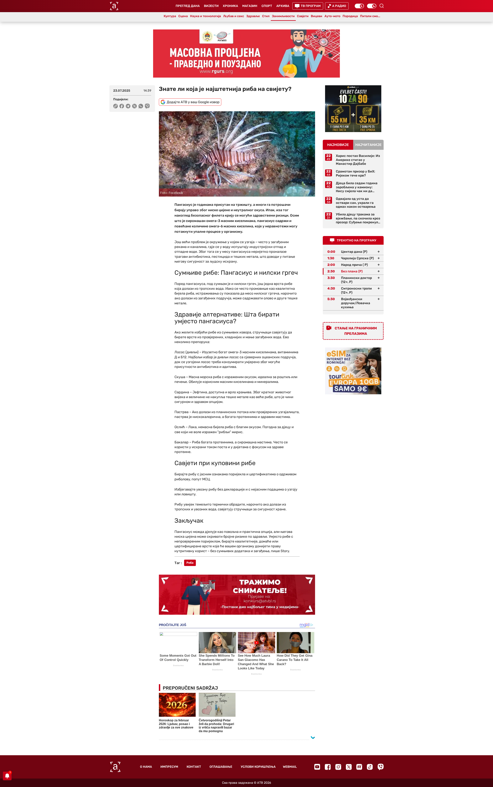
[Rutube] (359, 767)
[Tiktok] (370, 767)
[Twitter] (349, 767)
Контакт (194, 767)
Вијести (211, 6)
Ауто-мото (332, 16)
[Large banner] (246, 53)
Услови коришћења (258, 767)
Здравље (253, 16)
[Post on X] (134, 106)
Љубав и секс (233, 16)
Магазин (249, 6)
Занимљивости (283, 16)
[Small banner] (353, 108)
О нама (146, 767)
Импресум (169, 767)
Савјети (303, 16)
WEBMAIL (290, 767)
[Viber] (380, 767)
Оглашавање (221, 767)
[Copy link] (115, 106)
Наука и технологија (205, 16)
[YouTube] (317, 767)
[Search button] (381, 6)
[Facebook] (328, 767)
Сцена (183, 16)
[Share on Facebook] (121, 106)
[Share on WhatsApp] (140, 106)
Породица (350, 16)
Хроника (230, 6)
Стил (266, 16)
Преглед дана (188, 6)
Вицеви (316, 16)
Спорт (267, 6)
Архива (282, 6)
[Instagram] (338, 767)
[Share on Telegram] (128, 106)
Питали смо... (370, 16)
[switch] (359, 6)
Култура (170, 16)
